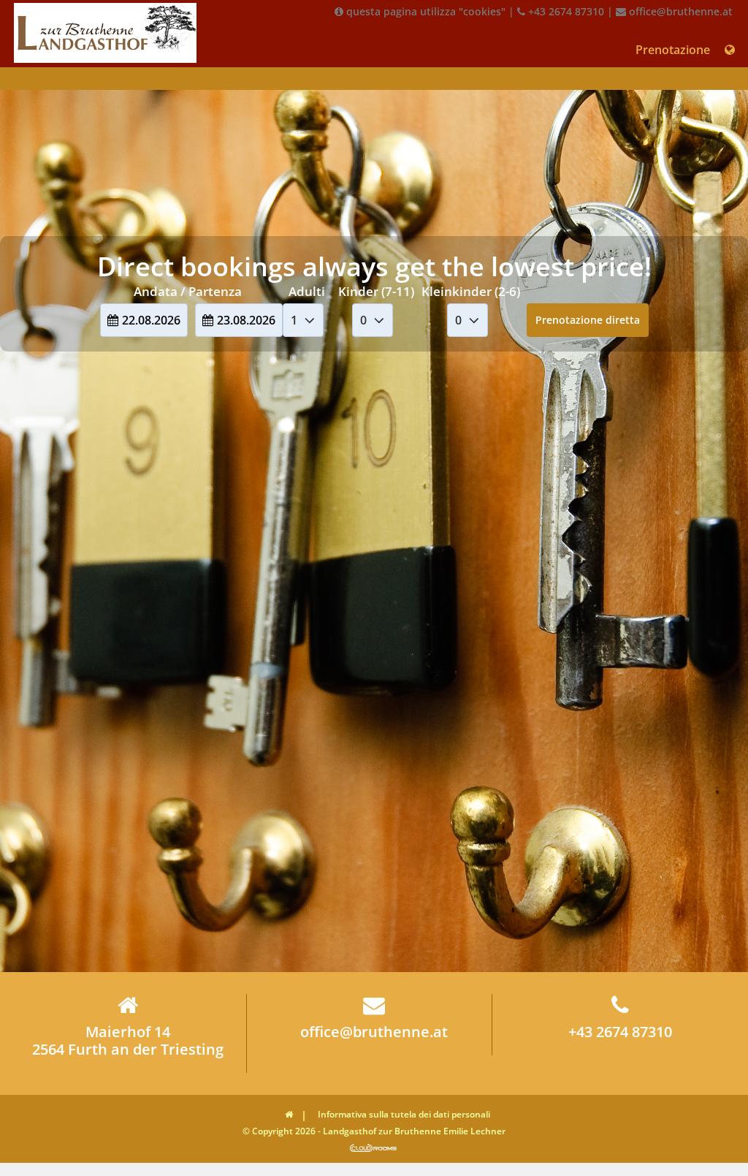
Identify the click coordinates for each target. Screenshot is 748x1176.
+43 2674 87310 (564, 11)
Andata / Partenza (188, 291)
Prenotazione (673, 50)
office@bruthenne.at (679, 11)
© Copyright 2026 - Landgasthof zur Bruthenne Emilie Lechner (374, 1131)
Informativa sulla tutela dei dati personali (404, 1114)
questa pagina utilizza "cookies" (424, 11)
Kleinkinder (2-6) (470, 291)
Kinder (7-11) (376, 291)
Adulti (307, 291)
